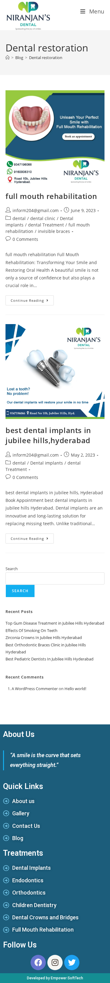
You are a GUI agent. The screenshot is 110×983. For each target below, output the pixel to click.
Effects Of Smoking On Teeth (31, 630)
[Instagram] (55, 962)
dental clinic (42, 218)
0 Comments (25, 239)
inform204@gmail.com (36, 210)
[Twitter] (71, 962)
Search (12, 568)
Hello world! (75, 688)
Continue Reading (32, 299)
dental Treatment (46, 225)
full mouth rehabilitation (51, 196)
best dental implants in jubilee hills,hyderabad (48, 435)
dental (19, 218)
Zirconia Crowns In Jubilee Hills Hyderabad (44, 637)
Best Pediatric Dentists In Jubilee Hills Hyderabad (50, 659)
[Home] (7, 57)
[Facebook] (38, 962)
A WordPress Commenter (35, 688)
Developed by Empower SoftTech (55, 978)
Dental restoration (45, 57)
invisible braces (54, 231)
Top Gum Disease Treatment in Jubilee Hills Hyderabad (55, 623)
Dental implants (46, 463)
